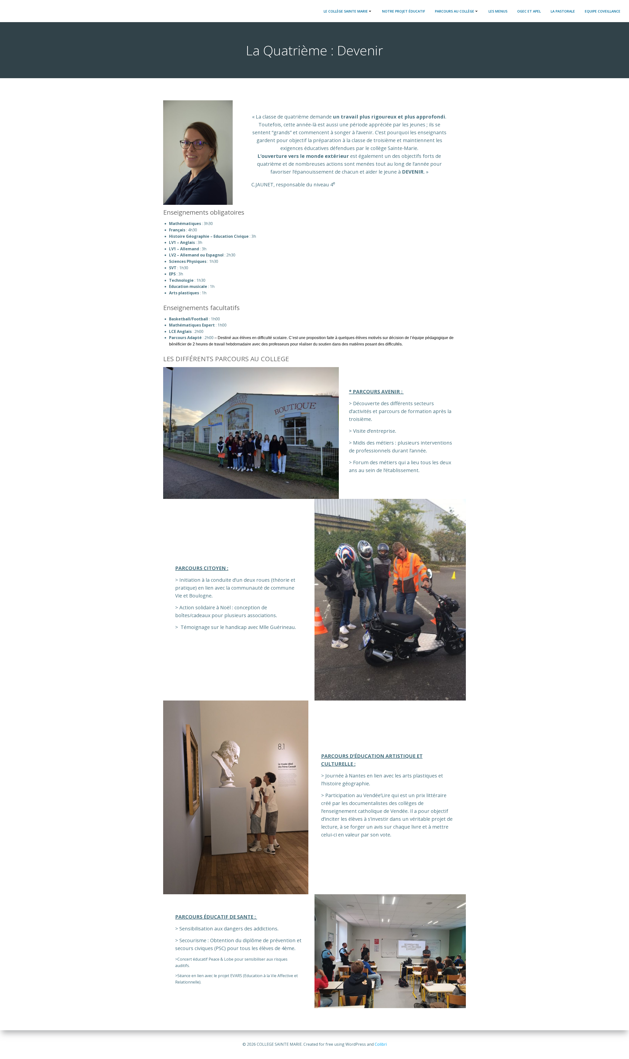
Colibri (381, 1044)
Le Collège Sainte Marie (346, 11)
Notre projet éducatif (403, 11)
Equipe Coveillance (602, 11)
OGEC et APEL (529, 11)
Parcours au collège (454, 11)
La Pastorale (563, 11)
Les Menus (497, 11)
